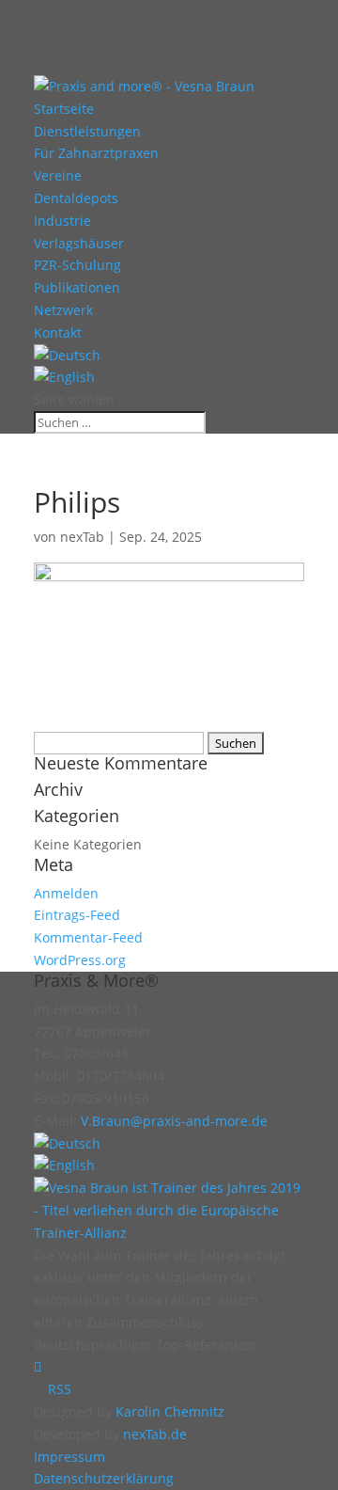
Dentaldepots (76, 198)
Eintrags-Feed (77, 915)
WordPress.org (80, 960)
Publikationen (77, 287)
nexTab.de (155, 1434)
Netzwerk (63, 310)
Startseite (64, 109)
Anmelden (66, 893)
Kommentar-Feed (88, 937)
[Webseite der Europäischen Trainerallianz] (169, 1233)
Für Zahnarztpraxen (96, 153)
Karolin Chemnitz (169, 1411)
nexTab (82, 537)
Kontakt (58, 332)
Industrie (62, 221)
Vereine (58, 175)
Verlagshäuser (79, 243)
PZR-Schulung (77, 265)
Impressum (69, 1457)
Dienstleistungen (87, 131)
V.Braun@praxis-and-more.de (174, 1121)
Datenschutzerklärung (104, 1478)
